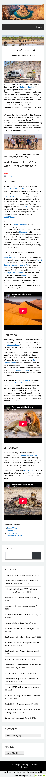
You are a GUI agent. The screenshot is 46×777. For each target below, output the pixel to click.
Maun (23, 275)
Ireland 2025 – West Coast (17, 597)
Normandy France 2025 (15, 659)
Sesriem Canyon (26, 207)
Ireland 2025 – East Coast (16, 606)
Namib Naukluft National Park (15, 189)
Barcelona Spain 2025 (14, 718)
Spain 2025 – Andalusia (15, 704)
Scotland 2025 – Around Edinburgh (20, 651)
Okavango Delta (13, 345)
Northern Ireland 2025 (14, 623)
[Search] (36, 555)
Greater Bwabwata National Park (16, 265)
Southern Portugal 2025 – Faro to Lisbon (23, 695)
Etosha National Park (19, 224)
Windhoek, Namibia (26, 87)
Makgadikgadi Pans (21, 370)
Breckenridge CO (13, 533)
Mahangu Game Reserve (14, 273)
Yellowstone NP (13, 531)
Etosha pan (23, 232)
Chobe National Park (17, 383)
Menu (39, 27)
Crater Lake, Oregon (14, 536)
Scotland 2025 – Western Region (20, 628)
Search (8, 548)
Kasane (27, 380)
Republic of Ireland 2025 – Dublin (19, 614)
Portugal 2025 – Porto (15, 673)
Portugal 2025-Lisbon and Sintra (19, 687)
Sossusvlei (10, 196)
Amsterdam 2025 (13, 575)
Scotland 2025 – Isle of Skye (17, 637)
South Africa (12, 528)
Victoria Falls (28, 470)
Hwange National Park (28, 455)
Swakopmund (9, 217)
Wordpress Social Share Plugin (17, 772)
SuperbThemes (23, 767)
